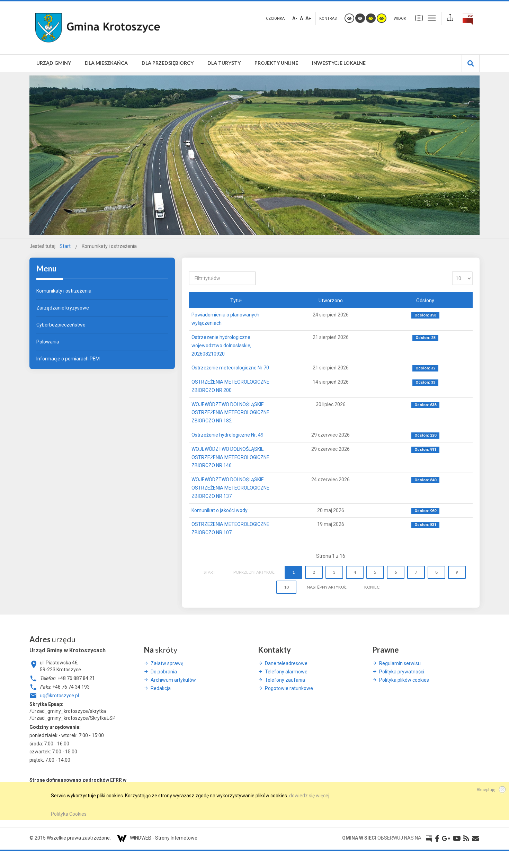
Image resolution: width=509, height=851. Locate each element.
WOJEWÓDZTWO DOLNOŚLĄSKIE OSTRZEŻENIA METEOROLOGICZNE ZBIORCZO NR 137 (230, 488)
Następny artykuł (326, 587)
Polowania (47, 341)
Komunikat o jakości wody (219, 510)
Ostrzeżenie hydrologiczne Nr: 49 (227, 435)
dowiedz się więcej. (309, 795)
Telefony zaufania (285, 680)
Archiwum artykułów (173, 680)
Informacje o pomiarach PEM (68, 358)
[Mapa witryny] (450, 18)
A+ (308, 18)
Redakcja (161, 688)
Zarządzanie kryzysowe (62, 308)
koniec (371, 587)
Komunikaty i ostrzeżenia (63, 291)
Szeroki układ (432, 18)
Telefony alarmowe (286, 671)
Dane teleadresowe (286, 663)
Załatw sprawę (167, 663)
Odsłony (425, 300)
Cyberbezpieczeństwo (61, 325)
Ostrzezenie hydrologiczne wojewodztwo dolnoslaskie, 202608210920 (221, 345)
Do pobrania (164, 671)
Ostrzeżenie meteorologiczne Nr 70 (230, 367)
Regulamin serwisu (400, 663)
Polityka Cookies (69, 814)
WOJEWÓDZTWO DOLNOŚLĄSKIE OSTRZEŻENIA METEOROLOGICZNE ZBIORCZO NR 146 (230, 457)
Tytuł (236, 300)
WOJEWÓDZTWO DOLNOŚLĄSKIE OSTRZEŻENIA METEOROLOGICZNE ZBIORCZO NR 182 (230, 413)
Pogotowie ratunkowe (289, 688)
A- (294, 18)
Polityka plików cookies (404, 680)
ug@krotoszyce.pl (59, 695)
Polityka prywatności (401, 671)
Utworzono (331, 300)
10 (286, 587)
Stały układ (419, 18)
